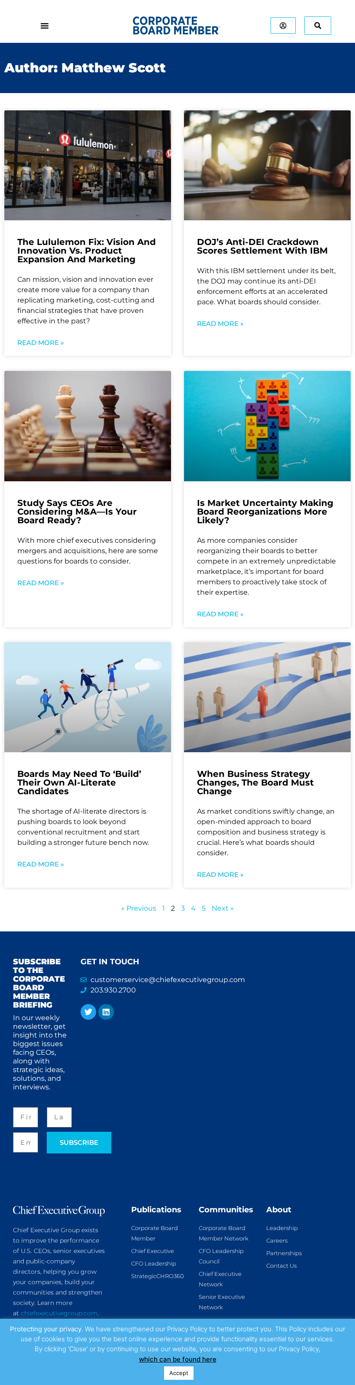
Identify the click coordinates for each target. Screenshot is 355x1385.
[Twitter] (88, 1012)
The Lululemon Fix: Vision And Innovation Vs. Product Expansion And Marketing (86, 250)
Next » (223, 908)
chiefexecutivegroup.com (59, 1313)
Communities (226, 1209)
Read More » (40, 342)
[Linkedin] (106, 1012)
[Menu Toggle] (44, 25)
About (278, 1209)
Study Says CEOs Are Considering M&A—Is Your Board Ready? (77, 511)
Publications (156, 1209)
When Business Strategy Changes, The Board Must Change (255, 782)
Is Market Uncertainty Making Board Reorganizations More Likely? (265, 511)
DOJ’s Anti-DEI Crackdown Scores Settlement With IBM (262, 246)
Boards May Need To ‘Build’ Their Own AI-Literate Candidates (79, 782)
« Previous (138, 908)
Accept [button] (178, 1372)
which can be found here (177, 1359)
